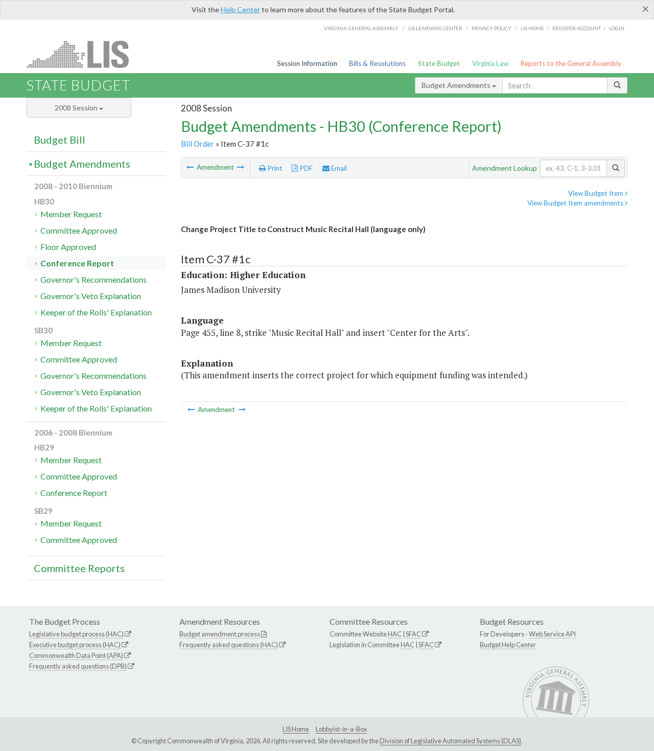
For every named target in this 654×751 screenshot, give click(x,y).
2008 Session (77, 107)
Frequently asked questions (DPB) (78, 666)
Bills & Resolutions (377, 63)
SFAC (413, 634)
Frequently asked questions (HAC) (228, 645)
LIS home (532, 28)
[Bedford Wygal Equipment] (240, 167)
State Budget (439, 63)
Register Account (576, 28)
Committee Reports (79, 568)
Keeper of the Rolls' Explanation (96, 312)
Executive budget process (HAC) (75, 645)
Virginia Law (490, 63)
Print (274, 168)
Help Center (240, 9)
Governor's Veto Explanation (90, 296)
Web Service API (552, 634)
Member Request (71, 214)
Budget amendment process (219, 634)
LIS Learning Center (435, 28)
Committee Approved (78, 230)
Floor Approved (68, 247)
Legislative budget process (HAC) (76, 634)
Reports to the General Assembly (570, 63)
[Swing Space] (190, 167)
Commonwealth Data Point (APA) (76, 655)
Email (338, 168)
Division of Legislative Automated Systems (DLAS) (450, 741)
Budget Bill (59, 139)
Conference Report (77, 263)
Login (616, 28)
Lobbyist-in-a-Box (341, 729)
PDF (305, 168)
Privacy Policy (491, 28)
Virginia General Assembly (361, 28)
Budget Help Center (508, 645)
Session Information (307, 63)
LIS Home (296, 729)
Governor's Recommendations (93, 279)
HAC (395, 634)
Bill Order (197, 143)
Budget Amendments (457, 85)
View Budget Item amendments (576, 203)
